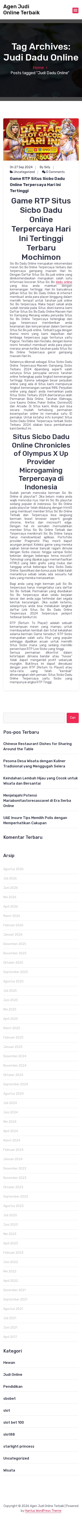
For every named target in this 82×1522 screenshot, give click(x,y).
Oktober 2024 (13, 1075)
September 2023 (15, 1196)
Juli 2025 (10, 991)
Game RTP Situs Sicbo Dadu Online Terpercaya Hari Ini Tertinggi (37, 184)
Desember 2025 (14, 944)
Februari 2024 (13, 1150)
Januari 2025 (13, 1047)
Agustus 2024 (13, 1094)
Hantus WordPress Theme (43, 1511)
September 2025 (15, 972)
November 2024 (14, 1065)
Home (38, 67)
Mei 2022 (9, 1271)
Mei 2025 (9, 1009)
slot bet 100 (13, 1422)
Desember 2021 (14, 1290)
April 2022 (10, 1281)
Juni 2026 (10, 888)
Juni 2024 (10, 1112)
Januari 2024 (13, 1159)
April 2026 (10, 906)
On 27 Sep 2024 (21, 167)
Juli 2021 (9, 1318)
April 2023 (10, 1243)
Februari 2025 (13, 1037)
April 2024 (10, 1131)
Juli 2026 (10, 878)
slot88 (9, 1434)
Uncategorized (24, 172)
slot (6, 1410)
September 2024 (15, 1084)
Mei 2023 (9, 1234)
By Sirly (45, 167)
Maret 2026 (11, 916)
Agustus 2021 (13, 1309)
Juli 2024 (10, 1103)
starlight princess (18, 1446)
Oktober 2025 (13, 963)
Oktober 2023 (13, 1187)
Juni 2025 (10, 1000)
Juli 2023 (10, 1215)
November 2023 (14, 1178)
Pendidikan (13, 1386)
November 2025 (14, 953)
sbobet (9, 1398)
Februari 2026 (13, 925)
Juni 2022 (10, 1262)
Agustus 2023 (13, 1206)
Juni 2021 (10, 1327)
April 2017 (10, 1337)
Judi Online (12, 1375)
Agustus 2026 (13, 869)
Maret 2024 (11, 1140)
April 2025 (10, 1019)
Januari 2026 (13, 934)
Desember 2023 (14, 1168)
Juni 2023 (10, 1225)
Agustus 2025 (13, 981)
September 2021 (15, 1299)
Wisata (9, 1470)
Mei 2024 (9, 1122)
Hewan (9, 1363)
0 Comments (55, 172)
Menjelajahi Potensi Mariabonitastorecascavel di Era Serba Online (37, 800)
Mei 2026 (9, 897)
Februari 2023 (13, 1253)
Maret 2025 (11, 1028)
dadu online (64, 282)
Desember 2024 (14, 1056)
